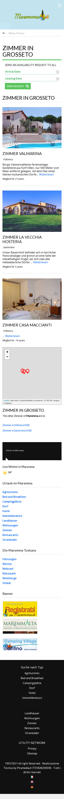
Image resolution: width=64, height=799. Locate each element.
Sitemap (32, 753)
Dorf (5, 506)
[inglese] (32, 781)
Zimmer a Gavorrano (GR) (17, 430)
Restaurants (10, 535)
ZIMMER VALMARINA (22, 153)
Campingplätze (11, 501)
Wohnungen (10, 525)
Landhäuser (9, 520)
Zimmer (7, 530)
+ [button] (7, 352)
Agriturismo (10, 492)
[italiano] (32, 776)
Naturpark (9, 573)
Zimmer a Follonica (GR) (16, 424)
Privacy (32, 748)
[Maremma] (32, 14)
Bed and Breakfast (14, 497)
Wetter (7, 564)
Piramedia (23, 768)
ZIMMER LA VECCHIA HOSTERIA (22, 239)
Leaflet (6, 400)
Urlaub (6, 583)
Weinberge (9, 578)
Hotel (6, 511)
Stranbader (9, 539)
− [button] (7, 357)
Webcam (7, 568)
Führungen (9, 559)
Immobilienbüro (12, 516)
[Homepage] (3, 33)
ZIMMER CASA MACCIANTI (27, 324)
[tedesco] (32, 786)
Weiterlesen (46, 174)
